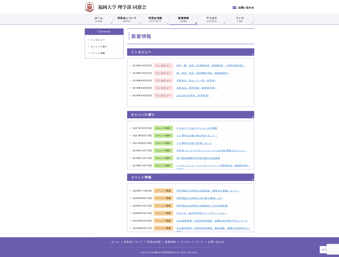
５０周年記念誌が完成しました (194, 143)
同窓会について (127, 20)
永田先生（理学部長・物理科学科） (197, 88)
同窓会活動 (155, 20)
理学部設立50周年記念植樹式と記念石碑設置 (202, 205)
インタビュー (98, 40)
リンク (240, 20)
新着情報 (183, 20)
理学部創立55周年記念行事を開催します (200, 198)
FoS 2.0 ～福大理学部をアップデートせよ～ (202, 213)
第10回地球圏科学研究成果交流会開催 (198, 158)
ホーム (99, 20)
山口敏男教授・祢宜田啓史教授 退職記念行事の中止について (212, 220)
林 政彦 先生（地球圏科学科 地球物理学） (203, 73)
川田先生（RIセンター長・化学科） (197, 80)
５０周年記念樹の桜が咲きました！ (197, 135)
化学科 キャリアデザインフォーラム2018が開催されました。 (212, 150)
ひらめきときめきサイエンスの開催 (197, 128)
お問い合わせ (216, 241)
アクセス (211, 20)
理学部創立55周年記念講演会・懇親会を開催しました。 (208, 190)
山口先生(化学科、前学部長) (193, 95)
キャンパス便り (99, 46)
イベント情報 (98, 53)
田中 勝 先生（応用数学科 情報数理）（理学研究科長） (211, 65)
